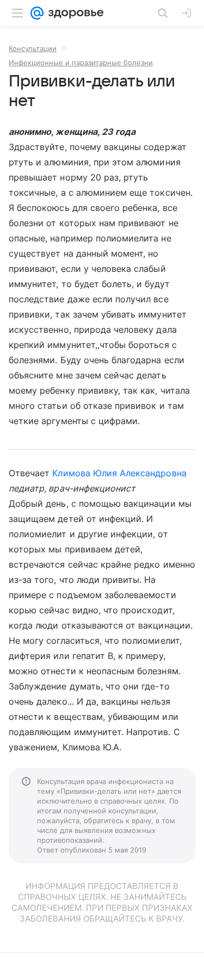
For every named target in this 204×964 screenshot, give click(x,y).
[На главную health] (74, 13)
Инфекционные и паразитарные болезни (81, 62)
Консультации (33, 48)
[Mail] (37, 13)
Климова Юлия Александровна (119, 473)
